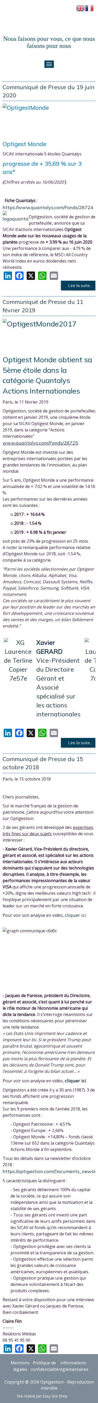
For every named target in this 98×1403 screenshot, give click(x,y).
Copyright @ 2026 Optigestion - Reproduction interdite (49, 1385)
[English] (80, 8)
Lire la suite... (79, 285)
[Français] (89, 8)
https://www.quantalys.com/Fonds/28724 (48, 207)
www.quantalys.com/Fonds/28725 (40, 443)
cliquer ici (75, 915)
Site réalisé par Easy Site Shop (42, 1396)
